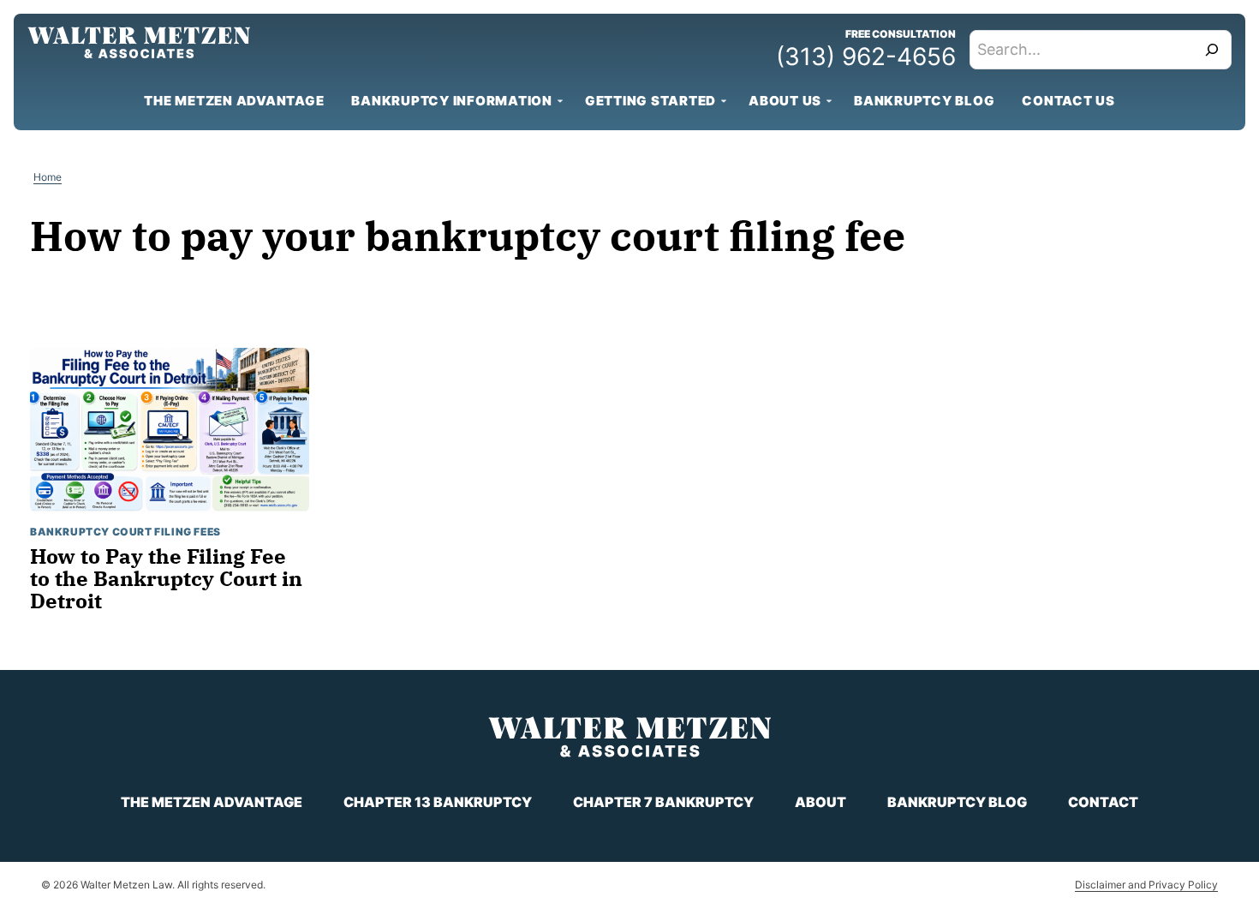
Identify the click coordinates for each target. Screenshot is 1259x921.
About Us (785, 101)
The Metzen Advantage (234, 101)
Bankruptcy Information (451, 101)
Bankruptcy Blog (924, 101)
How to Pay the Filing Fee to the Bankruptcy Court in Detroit (166, 578)
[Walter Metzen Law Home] (138, 42)
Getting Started (650, 101)
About (820, 801)
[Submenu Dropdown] (560, 101)
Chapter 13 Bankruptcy (437, 801)
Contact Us (1068, 101)
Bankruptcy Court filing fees (125, 531)
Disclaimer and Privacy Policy (1146, 884)
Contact (1103, 801)
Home (47, 176)
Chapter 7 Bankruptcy (663, 801)
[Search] (1212, 50)
